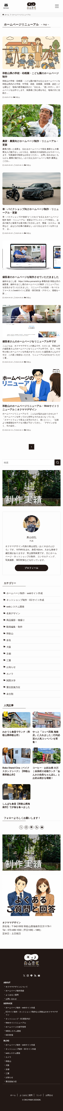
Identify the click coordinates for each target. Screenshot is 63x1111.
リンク (39, 1095)
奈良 (8, 640)
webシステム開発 (15, 606)
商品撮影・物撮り (15, 619)
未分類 (9, 693)
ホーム (13, 1095)
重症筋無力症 (13, 687)
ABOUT (7, 982)
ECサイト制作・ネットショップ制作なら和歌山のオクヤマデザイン (32, 1013)
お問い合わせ (11, 998)
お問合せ (49, 1095)
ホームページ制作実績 (15, 990)
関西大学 (11, 680)
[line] (31, 827)
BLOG (6, 1040)
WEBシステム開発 (13, 1031)
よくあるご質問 (12, 994)
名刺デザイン (13, 613)
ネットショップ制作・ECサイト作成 (25, 599)
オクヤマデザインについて (17, 986)
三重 (8, 660)
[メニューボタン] (57, 6)
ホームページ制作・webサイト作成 (24, 593)
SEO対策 (9, 1034)
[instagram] (26, 827)
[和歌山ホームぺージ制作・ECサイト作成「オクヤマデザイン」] (31, 6)
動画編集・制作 (14, 626)
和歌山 (9, 633)
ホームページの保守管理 (16, 1026)
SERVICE (8, 1003)
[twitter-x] (21, 827)
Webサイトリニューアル (16, 1022)
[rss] (37, 827)
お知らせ (11, 666)
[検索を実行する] (57, 462)
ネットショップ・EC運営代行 (18, 1018)
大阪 (8, 646)
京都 (8, 653)
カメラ (9, 673)
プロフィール (31, 567)
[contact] (42, 827)
